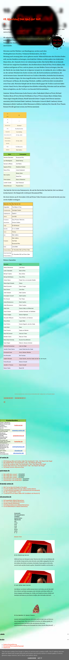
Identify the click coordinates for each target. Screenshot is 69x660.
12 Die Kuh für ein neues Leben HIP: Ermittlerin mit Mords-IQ (21, 493)
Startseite (17, 513)
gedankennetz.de (18, 435)
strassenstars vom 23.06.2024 (12, 478)
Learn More (32, 658)
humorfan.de (18, 441)
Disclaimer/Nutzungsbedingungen (13, 646)
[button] (4, 24)
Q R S (15, 531)
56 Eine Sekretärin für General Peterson (24, 615)
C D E (15, 523)
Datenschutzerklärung (10, 644)
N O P (16, 529)
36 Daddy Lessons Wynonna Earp (13, 467)
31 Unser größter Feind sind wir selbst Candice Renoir (19, 489)
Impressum (6, 647)
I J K (15, 526)
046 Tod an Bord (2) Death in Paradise (15, 487)
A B (15, 521)
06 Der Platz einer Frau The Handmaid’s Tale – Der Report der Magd (24, 465)
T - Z (15, 532)
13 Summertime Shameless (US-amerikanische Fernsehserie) (21, 490)
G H (15, 524)
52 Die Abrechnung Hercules (21, 555)
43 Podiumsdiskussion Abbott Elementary (16, 505)
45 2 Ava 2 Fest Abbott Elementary (13, 502)
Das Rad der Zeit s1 (20, 398)
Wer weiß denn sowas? (10, 474)
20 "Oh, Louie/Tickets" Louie (12, 492)
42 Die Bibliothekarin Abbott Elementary (15, 506)
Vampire (17, 516)
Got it (40, 658)
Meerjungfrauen (19, 515)
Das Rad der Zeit (8, 398)
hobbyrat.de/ (18, 425)
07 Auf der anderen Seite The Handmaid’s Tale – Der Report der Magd (24, 464)
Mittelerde (17, 520)
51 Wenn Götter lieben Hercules (22, 585)
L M (15, 528)
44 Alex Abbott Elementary (11, 503)
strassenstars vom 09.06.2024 (12, 480)
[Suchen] (7, 2)
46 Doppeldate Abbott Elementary (13, 500)
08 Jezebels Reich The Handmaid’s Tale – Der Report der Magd (22, 462)
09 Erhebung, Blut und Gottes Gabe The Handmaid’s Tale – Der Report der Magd (27, 461)
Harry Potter (18, 518)
